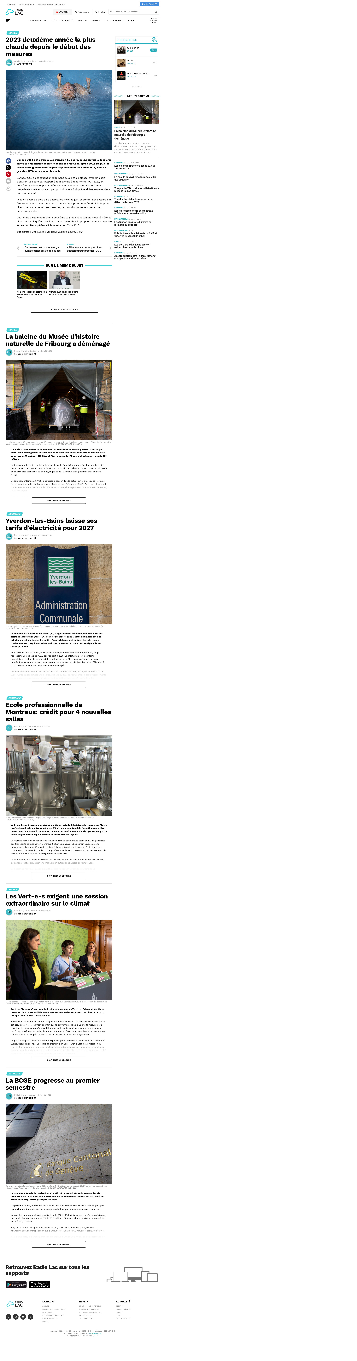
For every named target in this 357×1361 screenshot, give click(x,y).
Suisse (119, 1312)
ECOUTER (63, 12)
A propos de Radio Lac (52, 1315)
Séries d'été (66, 21)
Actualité (49, 21)
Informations (85, 1315)
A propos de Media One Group (51, 5)
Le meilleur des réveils (90, 1306)
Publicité (11, 5)
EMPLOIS (46, 1321)
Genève (119, 1306)
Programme (83, 12)
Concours (82, 21)
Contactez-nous (26, 5)
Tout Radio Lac (86, 1318)
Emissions (34, 21)
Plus (129, 21)
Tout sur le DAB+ (113, 21)
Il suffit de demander (89, 1309)
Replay (101, 12)
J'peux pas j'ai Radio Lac (90, 1312)
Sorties (96, 21)
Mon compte (150, 4)
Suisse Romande (123, 1309)
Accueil (45, 1306)
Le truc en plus (123, 1318)
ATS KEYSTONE (24, 64)
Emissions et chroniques (53, 1309)
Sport (118, 1315)
